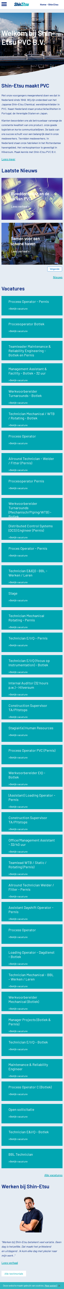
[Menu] (4, 4)
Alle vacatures (53, 1175)
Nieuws (58, 277)
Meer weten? (51, 1285)
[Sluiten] (59, 1286)
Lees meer (8, 159)
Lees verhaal (9, 1262)
